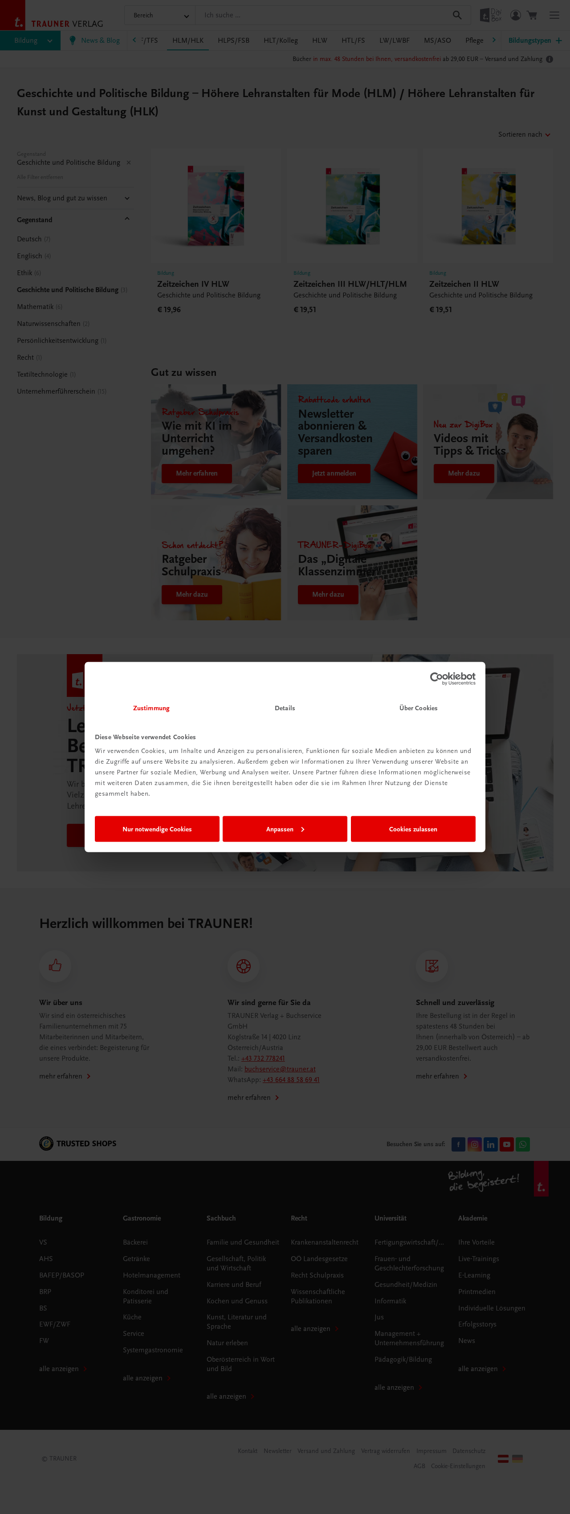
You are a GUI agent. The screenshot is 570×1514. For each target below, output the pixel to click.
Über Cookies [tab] (418, 708)
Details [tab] (285, 708)
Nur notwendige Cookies (157, 829)
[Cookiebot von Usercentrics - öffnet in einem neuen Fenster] (437, 678)
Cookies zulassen (413, 829)
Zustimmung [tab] (151, 708)
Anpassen (279, 829)
